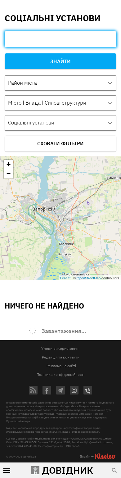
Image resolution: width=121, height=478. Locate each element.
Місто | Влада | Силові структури (47, 102)
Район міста (22, 82)
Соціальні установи (31, 122)
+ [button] (9, 164)
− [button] (9, 174)
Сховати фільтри (60, 143)
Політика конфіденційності (60, 374)
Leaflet (65, 277)
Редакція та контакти (60, 357)
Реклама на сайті (61, 365)
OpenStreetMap (89, 277)
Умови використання (59, 348)
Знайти (60, 61)
